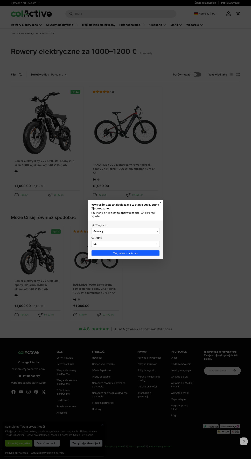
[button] (125, 231)
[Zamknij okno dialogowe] (160, 202)
